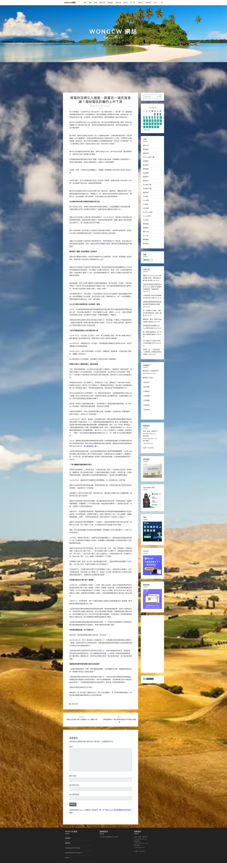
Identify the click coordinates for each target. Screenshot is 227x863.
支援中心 (140, 2)
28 (152, 127)
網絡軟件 (146, 177)
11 (144, 121)
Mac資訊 (145, 196)
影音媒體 (146, 173)
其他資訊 (146, 243)
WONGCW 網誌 (70, 2)
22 (155, 124)
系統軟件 (146, 161)
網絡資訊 (146, 192)
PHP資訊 (146, 220)
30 (158, 127)
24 (160, 124)
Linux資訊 (146, 200)
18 (144, 124)
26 (147, 127)
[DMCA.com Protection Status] (148, 679)
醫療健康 (146, 239)
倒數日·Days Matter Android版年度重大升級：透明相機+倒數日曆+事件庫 (152, 278)
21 (152, 124)
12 (147, 121)
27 (149, 127)
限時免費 (146, 153)
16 (158, 121)
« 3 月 (144, 130)
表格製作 (148, 2)
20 (149, 124)
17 (160, 121)
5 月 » (148, 130)
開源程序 (146, 228)
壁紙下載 (102, 2)
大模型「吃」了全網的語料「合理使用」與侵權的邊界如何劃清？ (152, 352)
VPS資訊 (145, 204)
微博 (95, 2)
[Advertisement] (113, 79)
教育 (88, 663)
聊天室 (126, 2)
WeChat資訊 (147, 216)
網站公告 (146, 145)
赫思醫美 (146, 149)
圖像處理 (146, 169)
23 (158, 124)
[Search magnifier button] (160, 96)
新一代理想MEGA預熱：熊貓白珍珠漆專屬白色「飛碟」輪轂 (152, 313)
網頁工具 (146, 232)
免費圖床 (110, 2)
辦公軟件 (146, 165)
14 (152, 121)
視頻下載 (118, 2)
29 (155, 127)
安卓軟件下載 (147, 188)
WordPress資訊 (147, 212)
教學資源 (146, 224)
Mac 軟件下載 (147, 185)
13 (149, 121)
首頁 (85, 2)
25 (144, 127)
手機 (101, 437)
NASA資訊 (146, 208)
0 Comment (107, 106)
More (155, 2)
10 (160, 117)
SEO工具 (132, 2)
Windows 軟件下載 (148, 157)
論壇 (90, 2)
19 (147, 124)
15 (155, 121)
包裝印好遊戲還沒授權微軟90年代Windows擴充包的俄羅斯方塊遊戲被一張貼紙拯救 (152, 286)
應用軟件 (146, 181)
